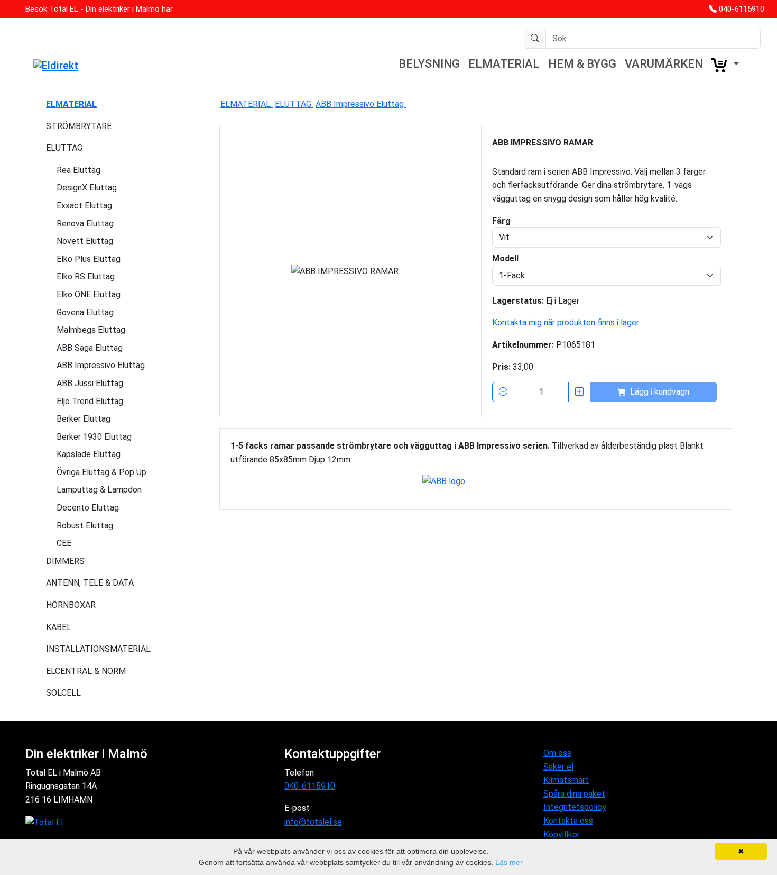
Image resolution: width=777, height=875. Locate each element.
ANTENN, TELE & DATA (90, 583)
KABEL (58, 627)
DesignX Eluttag (87, 188)
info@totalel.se (313, 822)
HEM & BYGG (582, 63)
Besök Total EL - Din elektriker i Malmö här (99, 9)
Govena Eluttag (85, 312)
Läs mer (509, 862)
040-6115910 (741, 9)
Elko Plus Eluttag (89, 259)
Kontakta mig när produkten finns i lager (565, 322)
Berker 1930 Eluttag (94, 437)
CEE (64, 543)
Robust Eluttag (85, 526)
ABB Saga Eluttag (90, 348)
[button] (725, 65)
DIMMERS (65, 561)
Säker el (558, 767)
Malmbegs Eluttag (91, 330)
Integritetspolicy (574, 807)
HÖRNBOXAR (71, 605)
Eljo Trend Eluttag (90, 401)
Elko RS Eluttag (86, 276)
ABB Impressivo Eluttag (101, 365)
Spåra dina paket (574, 794)
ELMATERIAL (504, 63)
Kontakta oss (568, 821)
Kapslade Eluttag (89, 454)
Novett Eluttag (85, 241)
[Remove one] (503, 392)
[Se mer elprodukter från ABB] (475, 482)
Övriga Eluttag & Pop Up (101, 472)
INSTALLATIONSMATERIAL (98, 649)
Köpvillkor (561, 835)
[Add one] (579, 392)
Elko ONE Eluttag (89, 294)
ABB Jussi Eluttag (90, 383)
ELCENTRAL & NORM (86, 671)
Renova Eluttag (85, 223)
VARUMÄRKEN (664, 63)
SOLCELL (63, 693)
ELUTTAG (64, 148)
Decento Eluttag (88, 508)
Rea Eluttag (78, 170)
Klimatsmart (566, 780)
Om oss (557, 753)
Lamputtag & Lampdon (99, 490)
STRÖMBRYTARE (79, 126)
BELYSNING (429, 63)
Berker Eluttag (83, 419)
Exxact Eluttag (84, 205)
